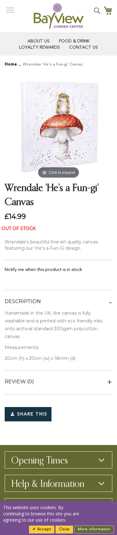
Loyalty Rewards (39, 47)
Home (11, 64)
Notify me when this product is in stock (43, 270)
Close (64, 529)
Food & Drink (74, 41)
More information (94, 529)
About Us (38, 41)
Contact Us (83, 47)
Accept (43, 529)
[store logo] (59, 16)
